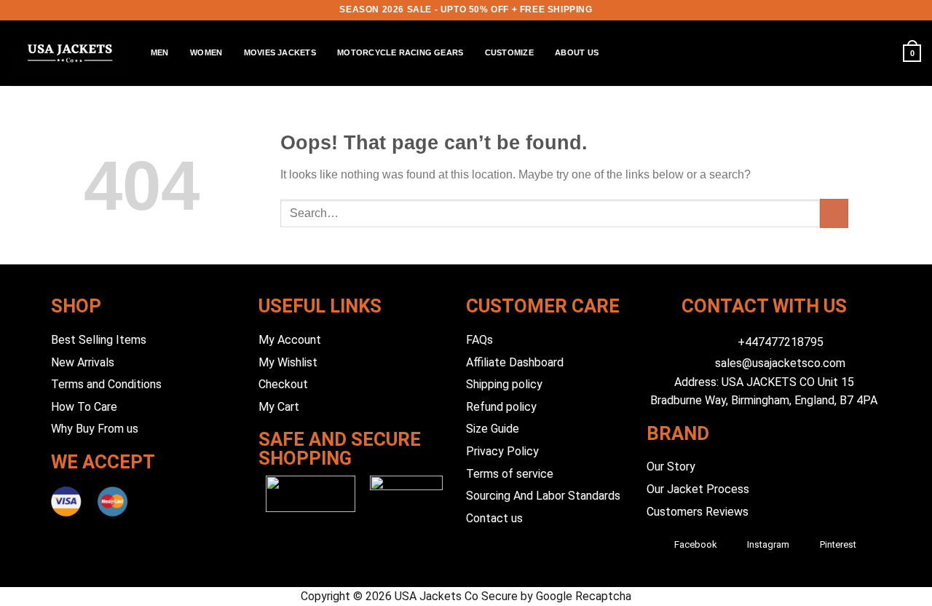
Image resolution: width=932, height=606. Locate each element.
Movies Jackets (280, 52)
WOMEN (206, 52)
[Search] (851, 53)
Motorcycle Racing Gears (400, 52)
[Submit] (834, 213)
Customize (509, 52)
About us (577, 52)
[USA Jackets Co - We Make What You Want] (70, 53)
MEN (160, 52)
